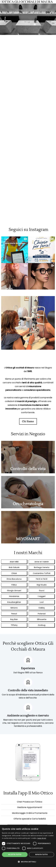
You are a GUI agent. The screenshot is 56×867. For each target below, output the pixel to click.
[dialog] (28, 846)
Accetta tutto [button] (14, 854)
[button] (28, 862)
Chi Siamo (28, 421)
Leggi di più (41, 838)
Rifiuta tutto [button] (41, 854)
